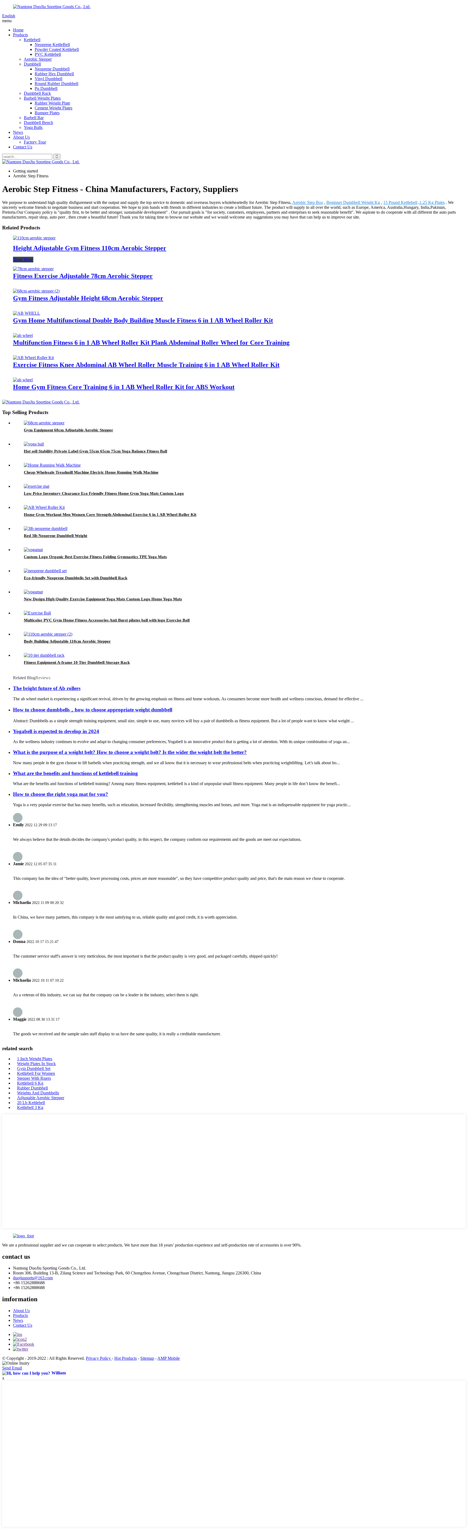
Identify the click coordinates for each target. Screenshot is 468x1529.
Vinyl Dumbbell (48, 78)
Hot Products (125, 1358)
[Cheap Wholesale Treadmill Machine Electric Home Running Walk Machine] (52, 465)
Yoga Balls (33, 127)
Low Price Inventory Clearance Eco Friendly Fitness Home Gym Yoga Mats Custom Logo (104, 493)
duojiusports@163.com (33, 1278)
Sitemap (147, 1358)
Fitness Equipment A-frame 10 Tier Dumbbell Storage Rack (77, 662)
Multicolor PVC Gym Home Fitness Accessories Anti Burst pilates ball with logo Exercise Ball (107, 620)
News (18, 132)
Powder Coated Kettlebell (57, 49)
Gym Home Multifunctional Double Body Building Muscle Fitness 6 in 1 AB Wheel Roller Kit (143, 320)
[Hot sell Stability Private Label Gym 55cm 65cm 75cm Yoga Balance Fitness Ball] (34, 444)
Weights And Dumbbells (38, 1093)
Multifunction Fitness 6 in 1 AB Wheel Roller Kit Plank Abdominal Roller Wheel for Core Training (151, 342)
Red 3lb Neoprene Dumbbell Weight (55, 535)
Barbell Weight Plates (42, 98)
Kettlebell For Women (36, 1073)
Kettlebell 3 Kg (30, 1107)
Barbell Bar (34, 117)
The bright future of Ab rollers (46, 688)
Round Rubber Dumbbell (56, 83)
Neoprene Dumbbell (52, 69)
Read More (23, 259)
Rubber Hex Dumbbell (54, 73)
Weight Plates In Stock (36, 1063)
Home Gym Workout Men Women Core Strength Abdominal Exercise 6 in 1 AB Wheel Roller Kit (110, 514)
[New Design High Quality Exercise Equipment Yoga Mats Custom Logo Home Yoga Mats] (33, 592)
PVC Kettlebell (48, 54)
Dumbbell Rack (37, 93)
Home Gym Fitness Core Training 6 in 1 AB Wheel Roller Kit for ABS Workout (124, 387)
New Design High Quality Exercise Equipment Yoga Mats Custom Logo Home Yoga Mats (103, 599)
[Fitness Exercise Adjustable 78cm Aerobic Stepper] (33, 268)
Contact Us (22, 147)
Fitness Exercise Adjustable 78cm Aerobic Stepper (83, 275)
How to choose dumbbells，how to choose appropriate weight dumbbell (92, 710)
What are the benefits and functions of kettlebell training (75, 773)
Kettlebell (32, 39)
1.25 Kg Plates (432, 202)
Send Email (12, 1368)
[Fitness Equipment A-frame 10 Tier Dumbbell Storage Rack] (44, 655)
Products (20, 34)
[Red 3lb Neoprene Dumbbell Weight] (45, 528)
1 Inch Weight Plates (34, 1058)
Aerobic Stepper (38, 59)
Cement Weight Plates (53, 108)
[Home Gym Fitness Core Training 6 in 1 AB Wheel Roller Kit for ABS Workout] (23, 380)
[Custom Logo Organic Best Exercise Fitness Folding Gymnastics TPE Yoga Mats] (33, 549)
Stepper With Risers (34, 1078)
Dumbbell (32, 64)
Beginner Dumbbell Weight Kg (353, 202)
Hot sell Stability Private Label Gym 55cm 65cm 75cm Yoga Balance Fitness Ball (95, 451)
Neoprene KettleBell (52, 44)
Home (18, 30)
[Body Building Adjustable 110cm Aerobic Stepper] (48, 634)
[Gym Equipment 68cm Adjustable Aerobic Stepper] (44, 423)
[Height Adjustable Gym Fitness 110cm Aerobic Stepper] (34, 238)
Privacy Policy (99, 1358)
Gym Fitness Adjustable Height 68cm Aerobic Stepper (88, 298)
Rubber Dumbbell (32, 1088)
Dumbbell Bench (38, 122)
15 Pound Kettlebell (400, 202)
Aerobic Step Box (307, 202)
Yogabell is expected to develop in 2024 (56, 731)
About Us (21, 137)
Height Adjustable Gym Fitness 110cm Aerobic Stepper (89, 248)
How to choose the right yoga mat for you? (60, 794)
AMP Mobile (168, 1358)
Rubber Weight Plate (52, 103)
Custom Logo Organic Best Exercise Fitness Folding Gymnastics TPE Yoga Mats (95, 557)
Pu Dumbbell (46, 88)
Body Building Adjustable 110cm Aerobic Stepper (67, 641)
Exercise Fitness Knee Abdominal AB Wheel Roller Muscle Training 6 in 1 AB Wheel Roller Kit (146, 364)
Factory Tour (35, 142)
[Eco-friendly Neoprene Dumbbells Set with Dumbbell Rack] (45, 570)
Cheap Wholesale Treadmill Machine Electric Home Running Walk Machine (91, 472)
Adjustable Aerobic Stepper (40, 1097)
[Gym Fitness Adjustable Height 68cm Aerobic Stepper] (36, 291)
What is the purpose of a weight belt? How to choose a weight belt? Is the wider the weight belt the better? (130, 752)
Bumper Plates (47, 112)
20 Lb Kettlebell (31, 1102)
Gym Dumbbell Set (33, 1068)
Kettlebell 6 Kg (30, 1083)
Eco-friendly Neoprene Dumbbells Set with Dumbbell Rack (75, 578)
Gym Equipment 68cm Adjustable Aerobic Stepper (68, 430)
